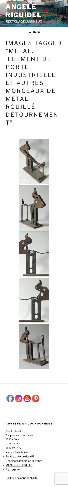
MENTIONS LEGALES (19, 465)
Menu (36, 32)
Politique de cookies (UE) (20, 456)
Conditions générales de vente (24, 460)
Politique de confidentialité (22, 477)
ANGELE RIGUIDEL (24, 11)
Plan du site (13, 469)
